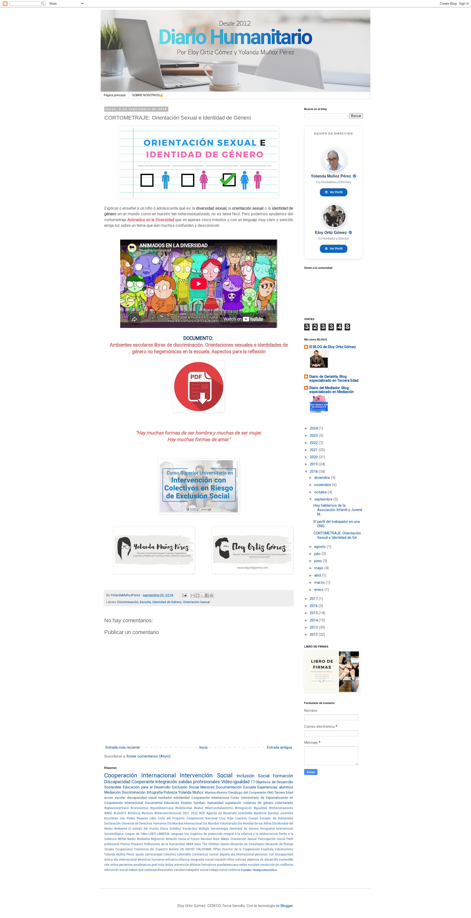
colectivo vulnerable (177, 854)
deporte (225, 854)
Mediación (112, 792)
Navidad (206, 839)
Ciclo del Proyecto (171, 818)
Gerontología (219, 828)
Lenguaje (177, 834)
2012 (314, 634)
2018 (314, 471)
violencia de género (258, 803)
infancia (183, 859)
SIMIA (189, 844)
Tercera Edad (283, 792)
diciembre (322, 477)
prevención (181, 864)
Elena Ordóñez (170, 828)
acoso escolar (114, 797)
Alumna (210, 792)
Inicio (203, 747)
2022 (194, 813)
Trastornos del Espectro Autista (156, 849)
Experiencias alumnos (275, 787)
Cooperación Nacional (201, 818)
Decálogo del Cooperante (247, 792)
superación (233, 803)
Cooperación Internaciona (210, 797)
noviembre (323, 485)
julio (318, 554)
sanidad (179, 870)
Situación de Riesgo (279, 844)
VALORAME (204, 849)
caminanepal (153, 854)
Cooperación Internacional (140, 775)
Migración (158, 839)
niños (230, 859)
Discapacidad (117, 781)
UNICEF (190, 849)
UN (182, 849)
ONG (270, 792)
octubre (321, 492)
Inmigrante (267, 828)
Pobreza (170, 792)
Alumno (221, 792)
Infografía (155, 792)
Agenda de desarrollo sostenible (229, 813)
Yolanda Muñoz (191, 792)
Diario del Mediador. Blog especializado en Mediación (331, 390)
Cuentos (241, 818)
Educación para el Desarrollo (147, 787)
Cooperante (142, 781)
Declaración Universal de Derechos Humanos (135, 823)
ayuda (139, 854)
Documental (153, 803)
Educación (171, 803)
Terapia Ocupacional (118, 849)
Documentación (229, 787)
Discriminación (127, 602)
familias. (200, 803)
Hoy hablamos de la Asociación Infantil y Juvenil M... (338, 509)
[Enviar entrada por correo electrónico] (184, 595)
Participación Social (271, 839)
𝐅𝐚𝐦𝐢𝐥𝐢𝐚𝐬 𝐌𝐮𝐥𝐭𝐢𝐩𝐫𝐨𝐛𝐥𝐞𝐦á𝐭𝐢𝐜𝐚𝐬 (259, 870)
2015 (314, 613)
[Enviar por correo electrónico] (192, 595)
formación (283, 775)
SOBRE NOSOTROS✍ (147, 95)
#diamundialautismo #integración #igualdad (236, 808)
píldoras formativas (203, 864)
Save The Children (206, 844)
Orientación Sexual (196, 602)
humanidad (215, 803)
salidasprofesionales (158, 870)
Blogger (287, 906)
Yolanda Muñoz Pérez (119, 854)
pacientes (126, 864)
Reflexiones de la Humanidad (164, 844)
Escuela (145, 602)
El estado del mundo (144, 828)
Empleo (186, 803)
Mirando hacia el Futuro (182, 839)
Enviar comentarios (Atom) (148, 756)
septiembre (323, 499)
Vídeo (226, 781)
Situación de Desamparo (247, 844)
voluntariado (284, 803)
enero (319, 589)
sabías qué (136, 870)
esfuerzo (171, 859)
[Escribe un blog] (197, 595)
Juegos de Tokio (135, 834)
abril (318, 575)
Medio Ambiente (138, 839)
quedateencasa (227, 864)
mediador (165, 797)
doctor (108, 859)
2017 (314, 598)
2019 (314, 464)
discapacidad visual (142, 797)
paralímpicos (142, 864)
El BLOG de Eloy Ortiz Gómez (332, 347)
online (114, 864)
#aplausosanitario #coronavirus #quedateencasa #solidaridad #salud (153, 808)
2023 (314, 435)
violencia (234, 870)
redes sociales (249, 864)
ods (106, 864)
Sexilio (225, 844)
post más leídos (162, 864)
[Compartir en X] (202, 595)
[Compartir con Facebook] (206, 595)
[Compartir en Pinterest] (211, 595)
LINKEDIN (163, 834)
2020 (314, 457)
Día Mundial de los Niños (255, 823)
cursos (214, 854)
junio (318, 561)
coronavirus (200, 854)
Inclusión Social (253, 775)
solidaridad (181, 797)
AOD (202, 813)
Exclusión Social (185, 787)
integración (166, 781)
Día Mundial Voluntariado (220, 823)
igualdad (241, 781)
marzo (320, 582)
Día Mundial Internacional (184, 823)
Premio (125, 844)
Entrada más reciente (122, 747)
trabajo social (218, 870)
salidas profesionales (199, 781)
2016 (314, 606)
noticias (240, 859)
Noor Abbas (221, 839)
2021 (186, 813)
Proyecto (137, 844)
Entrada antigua (279, 747)
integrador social (201, 859)
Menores (207, 787)
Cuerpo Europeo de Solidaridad (271, 818)
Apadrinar (260, 813)
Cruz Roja (226, 818)
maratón (220, 859)
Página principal (115, 95)
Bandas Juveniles (280, 813)
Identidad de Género (167, 602)
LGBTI (152, 834)
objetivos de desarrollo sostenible (270, 859)
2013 (314, 627)
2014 (314, 620)
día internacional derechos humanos (139, 859)
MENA (122, 839)
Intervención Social (206, 775)
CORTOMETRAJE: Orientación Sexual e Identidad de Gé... (337, 535)
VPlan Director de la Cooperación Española (243, 849)
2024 (314, 428)
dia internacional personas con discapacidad (262, 854)
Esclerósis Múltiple (196, 828)
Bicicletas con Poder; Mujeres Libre (130, 818)
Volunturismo (284, 849)
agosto (320, 546)
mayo (319, 568)
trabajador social (196, 870)
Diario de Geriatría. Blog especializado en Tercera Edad (333, 378)
